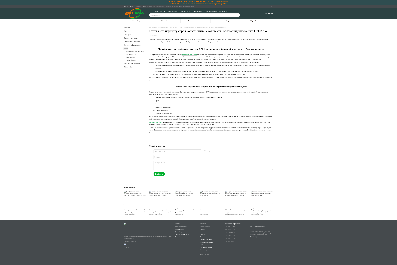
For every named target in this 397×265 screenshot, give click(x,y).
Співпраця (138, 6)
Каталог (126, 6)
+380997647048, (211, 11)
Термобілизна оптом (258, 21)
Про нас (132, 6)
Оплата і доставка (147, 6)
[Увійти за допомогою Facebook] (217, 151)
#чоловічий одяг (131, 54)
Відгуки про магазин (188, 6)
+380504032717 (223, 11)
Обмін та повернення (159, 6)
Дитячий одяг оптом (195, 21)
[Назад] (124, 204)
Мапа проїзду (253, 236)
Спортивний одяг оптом (227, 21)
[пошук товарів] (238, 15)
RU (272, 6)
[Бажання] (256, 13)
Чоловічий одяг (167, 21)
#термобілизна (131, 60)
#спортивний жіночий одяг (135, 51)
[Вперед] (273, 204)
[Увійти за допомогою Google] (220, 151)
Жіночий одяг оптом (139, 21)
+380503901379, (198, 11)
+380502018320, (185, 11)
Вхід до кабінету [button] (205, 226)
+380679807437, (172, 11)
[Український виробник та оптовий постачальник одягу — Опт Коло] (134, 228)
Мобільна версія (130, 248)
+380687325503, (159, 11)
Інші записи (130, 187)
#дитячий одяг (130, 57)
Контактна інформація (172, 6)
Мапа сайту (128, 67)
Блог (180, 6)
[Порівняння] (251, 13)
